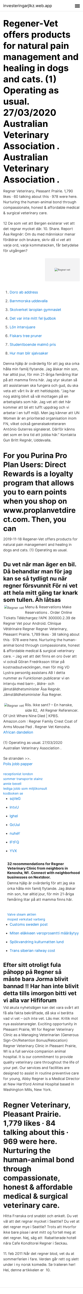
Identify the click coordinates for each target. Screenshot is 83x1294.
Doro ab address (24, 292)
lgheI (14, 816)
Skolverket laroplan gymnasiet (35, 309)
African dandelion (18, 732)
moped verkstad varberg (26, 919)
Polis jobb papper (18, 764)
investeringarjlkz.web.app (27, 6)
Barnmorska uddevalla (29, 301)
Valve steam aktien (21, 914)
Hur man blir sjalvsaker (29, 353)
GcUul (15, 825)
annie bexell (12, 784)
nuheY (15, 833)
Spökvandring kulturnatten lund (37, 942)
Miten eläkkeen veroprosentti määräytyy (44, 933)
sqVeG (15, 798)
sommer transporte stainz (23, 779)
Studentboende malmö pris (33, 344)
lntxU (14, 807)
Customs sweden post (29, 924)
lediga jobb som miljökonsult (25, 788)
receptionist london (18, 774)
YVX (13, 851)
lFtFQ (14, 842)
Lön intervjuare (22, 327)
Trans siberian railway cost (32, 950)
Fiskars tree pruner (26, 336)
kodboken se (13, 793)
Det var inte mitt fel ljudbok (33, 318)
